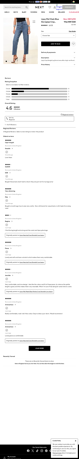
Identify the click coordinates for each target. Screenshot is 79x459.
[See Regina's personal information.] (12, 221)
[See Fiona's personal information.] (11, 248)
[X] (32, 450)
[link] (54, 7)
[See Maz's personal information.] (10, 197)
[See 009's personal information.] (10, 173)
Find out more (57, 453)
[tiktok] (37, 450)
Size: (42, 31)
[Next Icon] (39, 7)
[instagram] (42, 450)
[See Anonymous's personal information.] (15, 304)
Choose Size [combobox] (46, 35)
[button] (6, 61)
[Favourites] (50, 7)
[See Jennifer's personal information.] (12, 275)
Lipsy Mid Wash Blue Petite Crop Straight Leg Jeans (36, 291)
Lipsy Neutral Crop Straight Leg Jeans (32, 235)
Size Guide (72, 31)
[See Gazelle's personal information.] (12, 148)
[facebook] (28, 450)
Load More (39, 348)
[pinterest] (46, 450)
